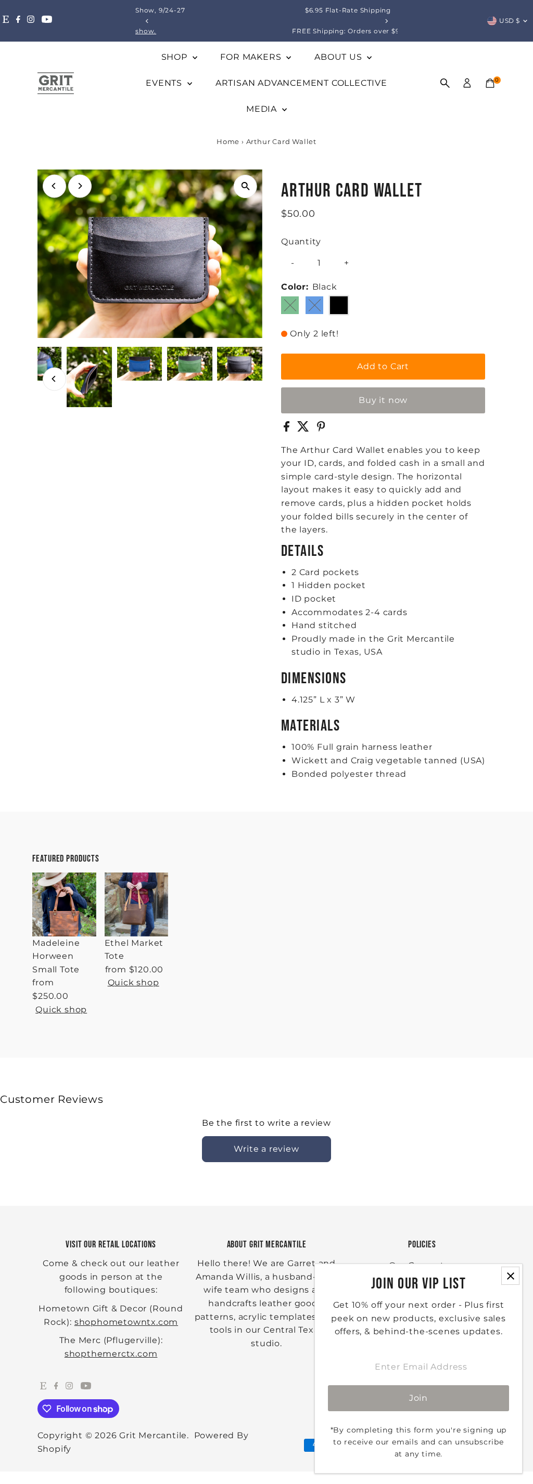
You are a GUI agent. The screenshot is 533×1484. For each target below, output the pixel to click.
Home (228, 141)
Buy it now (383, 400)
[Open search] (445, 83)
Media (263, 109)
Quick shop (61, 1009)
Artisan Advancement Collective (301, 83)
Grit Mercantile (153, 1435)
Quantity (301, 241)
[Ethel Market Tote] (136, 904)
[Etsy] (5, 20)
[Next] (386, 21)
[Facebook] (18, 20)
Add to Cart (383, 366)
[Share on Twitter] (304, 429)
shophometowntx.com (126, 1322)
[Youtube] (47, 20)
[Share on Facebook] (288, 429)
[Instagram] (30, 20)
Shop (175, 57)
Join (418, 1398)
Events (165, 83)
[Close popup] (510, 1276)
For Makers (252, 57)
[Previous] (147, 21)
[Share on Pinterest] (321, 429)
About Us (339, 57)
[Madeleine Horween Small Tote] (64, 904)
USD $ (509, 20)
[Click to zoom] (245, 186)
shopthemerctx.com (111, 1354)
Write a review (266, 1149)
